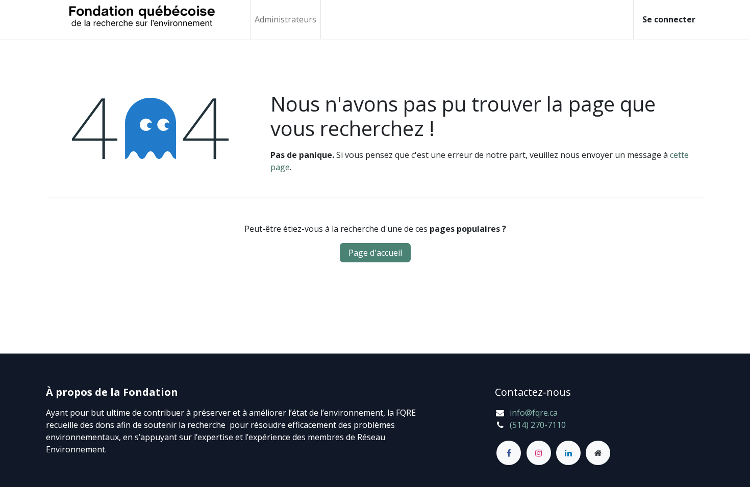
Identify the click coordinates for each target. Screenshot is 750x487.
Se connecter (668, 19)
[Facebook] (508, 453)
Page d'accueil (375, 252)
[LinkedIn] (568, 453)
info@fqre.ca (534, 412)
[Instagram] (539, 453)
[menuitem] (285, 19)
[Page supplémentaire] (598, 453)
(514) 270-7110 (538, 424)
